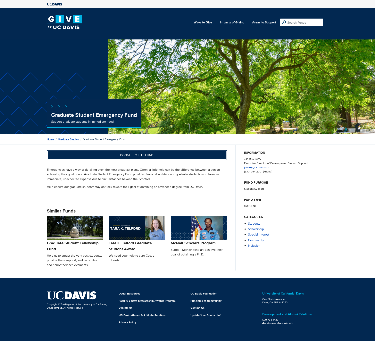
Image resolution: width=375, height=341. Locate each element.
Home (50, 139)
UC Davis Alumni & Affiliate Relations (142, 315)
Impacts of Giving (232, 22)
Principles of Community (205, 301)
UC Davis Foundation (203, 293)
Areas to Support (264, 22)
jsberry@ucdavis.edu (256, 167)
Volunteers (125, 308)
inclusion (254, 245)
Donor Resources (129, 293)
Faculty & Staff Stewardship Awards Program (147, 301)
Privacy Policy (127, 322)
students (254, 223)
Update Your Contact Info (206, 315)
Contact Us (197, 308)
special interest (258, 234)
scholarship (256, 229)
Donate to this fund (136, 155)
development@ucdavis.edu (277, 323)
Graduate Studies (68, 139)
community (256, 240)
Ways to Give (203, 22)
